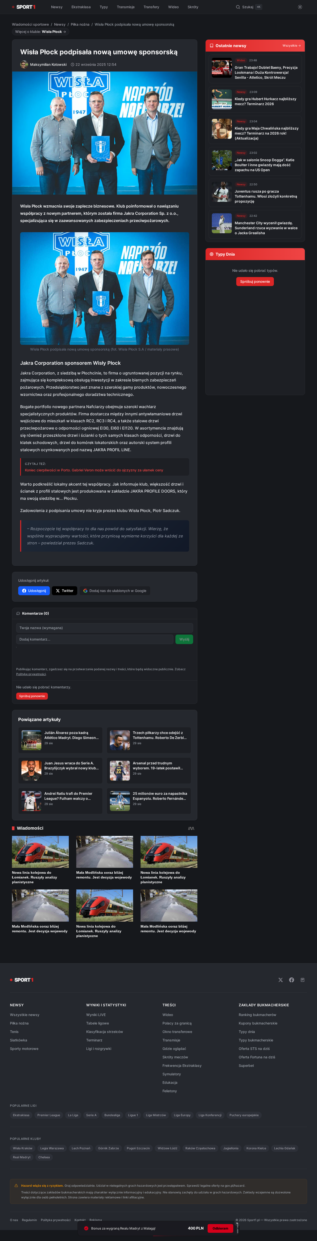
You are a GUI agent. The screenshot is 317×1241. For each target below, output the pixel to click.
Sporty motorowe (24, 1048)
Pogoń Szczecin (138, 1148)
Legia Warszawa (52, 1148)
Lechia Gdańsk (284, 1148)
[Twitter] (280, 979)
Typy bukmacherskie (256, 1040)
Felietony (169, 1091)
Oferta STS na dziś (254, 1048)
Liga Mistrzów (156, 1115)
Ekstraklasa (81, 7)
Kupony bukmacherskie (258, 1023)
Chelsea (44, 1157)
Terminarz (94, 1040)
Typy (104, 7)
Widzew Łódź (167, 1148)
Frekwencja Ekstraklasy (182, 1065)
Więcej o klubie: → (40, 31)
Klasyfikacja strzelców (104, 1031)
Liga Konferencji (210, 1115)
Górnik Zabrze (108, 1148)
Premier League (48, 1115)
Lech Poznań (81, 1148)
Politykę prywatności (31, 674)
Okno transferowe (177, 1031)
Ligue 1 (133, 1115)
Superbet (246, 1065)
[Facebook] (291, 979)
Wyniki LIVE (96, 1015)
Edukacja (169, 1082)
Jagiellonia (230, 1148)
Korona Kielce (256, 1148)
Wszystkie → (292, 45)
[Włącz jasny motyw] (300, 7)
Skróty (193, 7)
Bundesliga (112, 1115)
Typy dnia (247, 1031)
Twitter (67, 590)
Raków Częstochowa (200, 1148)
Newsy (57, 7)
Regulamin (29, 1220)
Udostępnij (37, 590)
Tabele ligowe (97, 1023)
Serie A (91, 1115)
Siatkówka (18, 1040)
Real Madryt (21, 1157)
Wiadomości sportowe (30, 24)
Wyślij (184, 639)
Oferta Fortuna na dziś (257, 1057)
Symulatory (171, 1074)
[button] (104, 288)
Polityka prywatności (56, 1220)
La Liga (73, 1115)
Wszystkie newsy (24, 1015)
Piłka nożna (80, 24)
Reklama (95, 1220)
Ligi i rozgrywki (98, 1048)
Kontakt (80, 1220)
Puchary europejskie (244, 1115)
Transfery (151, 7)
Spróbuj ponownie (32, 696)
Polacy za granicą (177, 1023)
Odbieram (220, 1228)
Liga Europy (182, 1115)
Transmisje (126, 7)
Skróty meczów (175, 1057)
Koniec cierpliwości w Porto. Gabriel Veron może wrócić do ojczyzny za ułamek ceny (94, 470)
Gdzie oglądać (174, 1048)
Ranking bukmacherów (257, 1015)
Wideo (173, 7)
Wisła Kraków (22, 1148)
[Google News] (302, 979)
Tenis (14, 1031)
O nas (14, 1220)
